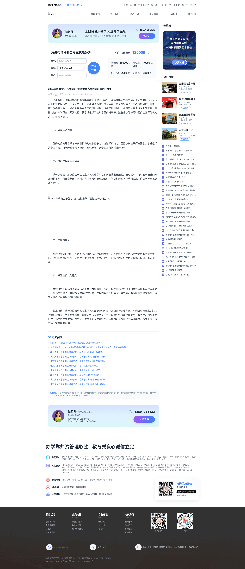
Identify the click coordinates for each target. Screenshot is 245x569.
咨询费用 (147, 36)
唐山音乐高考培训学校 (103, 465)
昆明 (144, 456)
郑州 (172, 456)
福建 (76, 456)
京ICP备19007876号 (55, 561)
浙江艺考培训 (67, 456)
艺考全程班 (50, 525)
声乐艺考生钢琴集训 (160, 470)
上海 (154, 456)
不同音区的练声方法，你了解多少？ (180, 252)
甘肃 (69, 459)
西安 (149, 456)
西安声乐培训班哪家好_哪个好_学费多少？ (181, 168)
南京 (81, 456)
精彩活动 (134, 14)
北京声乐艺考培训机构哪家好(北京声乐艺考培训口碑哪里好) (77, 379)
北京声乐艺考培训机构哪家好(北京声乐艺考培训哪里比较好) (77, 384)
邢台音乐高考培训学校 (163, 465)
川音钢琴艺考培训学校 (165, 467)
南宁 (194, 456)
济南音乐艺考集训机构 (84, 288)
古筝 (105, 480)
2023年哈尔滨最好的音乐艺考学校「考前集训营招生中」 (181, 195)
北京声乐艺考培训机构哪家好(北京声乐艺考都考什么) (74, 365)
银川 (93, 459)
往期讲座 (128, 532)
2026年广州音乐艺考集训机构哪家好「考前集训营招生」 (180, 204)
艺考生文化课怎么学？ (175, 181)
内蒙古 (188, 456)
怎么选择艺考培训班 (174, 270)
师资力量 (153, 14)
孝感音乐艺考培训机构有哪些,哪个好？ (181, 265)
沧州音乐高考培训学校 (92, 467)
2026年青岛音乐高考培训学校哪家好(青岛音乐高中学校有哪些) (180, 172)
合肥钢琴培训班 (128, 467)
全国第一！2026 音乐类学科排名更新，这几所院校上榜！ (76, 342)
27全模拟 (49, 529)
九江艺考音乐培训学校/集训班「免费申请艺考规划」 (181, 257)
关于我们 (114, 14)
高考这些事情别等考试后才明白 (178, 243)
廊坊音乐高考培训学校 (112, 467)
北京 (160, 456)
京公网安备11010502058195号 (79, 561)
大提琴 (99, 480)
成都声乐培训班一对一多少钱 (177, 274)
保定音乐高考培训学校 (182, 465)
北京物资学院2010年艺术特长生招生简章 (181, 190)
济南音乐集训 (131, 470)
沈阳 (107, 456)
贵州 (64, 459)
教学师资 (128, 525)
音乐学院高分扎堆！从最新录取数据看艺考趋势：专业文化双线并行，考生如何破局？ (89, 347)
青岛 (148, 459)
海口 (74, 459)
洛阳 (158, 459)
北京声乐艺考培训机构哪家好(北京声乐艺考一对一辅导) (75, 370)
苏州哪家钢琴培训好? (174, 239)
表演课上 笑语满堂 (173, 146)
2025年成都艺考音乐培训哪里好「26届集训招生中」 (181, 230)
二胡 (86, 480)
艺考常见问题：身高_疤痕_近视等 (179, 226)
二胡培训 (173, 470)
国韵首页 (95, 14)
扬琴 (110, 480)
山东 (118, 459)
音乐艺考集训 (67, 465)
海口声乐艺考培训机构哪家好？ (178, 221)
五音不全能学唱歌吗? (174, 155)
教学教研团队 (77, 529)
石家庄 (165, 456)
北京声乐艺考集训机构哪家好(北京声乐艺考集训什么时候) (76, 352)
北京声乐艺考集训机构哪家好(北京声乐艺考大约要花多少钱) (77, 356)
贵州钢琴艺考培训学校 (145, 467)
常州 (153, 459)
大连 (163, 459)
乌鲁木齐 (86, 459)
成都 (122, 456)
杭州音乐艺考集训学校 (83, 465)
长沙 (177, 456)
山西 (102, 456)
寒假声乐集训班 (144, 470)
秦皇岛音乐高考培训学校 (123, 465)
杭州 (103, 459)
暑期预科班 (50, 521)
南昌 (139, 456)
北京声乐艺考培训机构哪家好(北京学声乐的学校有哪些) (75, 375)
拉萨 (98, 459)
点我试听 (179, 62)
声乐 (69, 480)
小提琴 (92, 480)
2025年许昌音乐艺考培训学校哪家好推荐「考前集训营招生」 (181, 217)
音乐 (64, 480)
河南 (108, 459)
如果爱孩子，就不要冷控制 (176, 261)
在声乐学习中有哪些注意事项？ (178, 208)
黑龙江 (128, 456)
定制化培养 (50, 532)
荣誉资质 (128, 529)
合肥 (97, 456)
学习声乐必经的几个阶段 (175, 177)
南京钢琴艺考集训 (182, 467)
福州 (124, 459)
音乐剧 (80, 480)
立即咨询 (144, 419)
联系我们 (192, 14)
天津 (182, 456)
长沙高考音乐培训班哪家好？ (177, 199)
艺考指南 (173, 14)
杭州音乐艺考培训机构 (99, 470)
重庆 (112, 456)
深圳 (86, 456)
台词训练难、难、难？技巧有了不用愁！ (180, 159)
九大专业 (102, 525)
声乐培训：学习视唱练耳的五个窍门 (180, 150)
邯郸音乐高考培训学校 (143, 465)
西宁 (79, 459)
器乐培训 (182, 470)
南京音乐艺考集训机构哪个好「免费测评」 (181, 234)
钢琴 (74, 480)
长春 (134, 456)
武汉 (117, 456)
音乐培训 (190, 470)
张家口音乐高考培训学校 (72, 467)
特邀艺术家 (76, 525)
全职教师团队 (77, 521)
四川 (113, 459)
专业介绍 (102, 521)
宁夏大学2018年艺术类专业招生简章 (180, 186)
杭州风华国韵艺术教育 (136, 459)
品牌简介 (128, 521)
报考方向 (102, 529)
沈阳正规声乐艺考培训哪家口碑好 (75, 470)
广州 (91, 456)
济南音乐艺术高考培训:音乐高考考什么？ (180, 164)
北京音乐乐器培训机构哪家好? (178, 212)
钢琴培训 (65, 472)
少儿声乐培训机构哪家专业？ (177, 248)
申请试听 (184, 92)
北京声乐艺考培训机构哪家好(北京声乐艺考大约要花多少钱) (77, 361)
